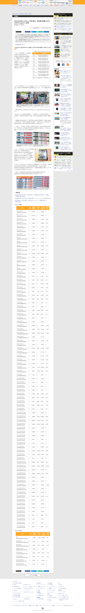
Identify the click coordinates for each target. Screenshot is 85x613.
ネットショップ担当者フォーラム (29, 586)
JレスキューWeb (51, 590)
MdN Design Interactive (53, 597)
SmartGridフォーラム (27, 584)
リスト (23, 31)
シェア (28, 31)
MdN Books (51, 595)
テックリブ (49, 599)
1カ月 (70, 15)
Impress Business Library (28, 588)
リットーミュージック (41, 584)
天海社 (61, 584)
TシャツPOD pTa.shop (64, 595)
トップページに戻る (32, 575)
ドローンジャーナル (17, 592)
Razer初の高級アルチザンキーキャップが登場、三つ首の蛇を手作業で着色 (66, 90)
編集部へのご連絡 (39, 605)
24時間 (61, 15)
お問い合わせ (24, 605)
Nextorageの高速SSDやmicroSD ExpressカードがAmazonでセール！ (65, 134)
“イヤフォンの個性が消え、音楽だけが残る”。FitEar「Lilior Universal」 (65, 55)
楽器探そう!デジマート (41, 586)
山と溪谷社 (38, 592)
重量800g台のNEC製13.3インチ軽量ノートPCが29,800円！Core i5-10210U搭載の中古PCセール (64, 21)
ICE (59, 583)
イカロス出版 (49, 583)
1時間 (56, 15)
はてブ (35, 31)
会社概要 (53, 605)
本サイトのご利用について (16, 605)
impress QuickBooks (63, 588)
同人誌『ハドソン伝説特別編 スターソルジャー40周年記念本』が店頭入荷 (66, 86)
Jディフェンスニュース (53, 586)
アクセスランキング (61, 14)
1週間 (66, 15)
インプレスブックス (27, 597)
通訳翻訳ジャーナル (52, 588)
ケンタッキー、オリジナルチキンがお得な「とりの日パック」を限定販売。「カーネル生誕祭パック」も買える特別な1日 (64, 160)
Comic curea (62, 586)
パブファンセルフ (63, 591)
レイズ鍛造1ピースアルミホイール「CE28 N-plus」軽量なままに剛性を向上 (65, 46)
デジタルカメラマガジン (18, 597)
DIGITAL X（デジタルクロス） (29, 592)
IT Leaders (15, 590)
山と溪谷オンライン (41, 593)
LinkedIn (47, 31)
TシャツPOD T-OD (41, 588)
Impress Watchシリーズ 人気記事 (63, 153)
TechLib (50, 600)
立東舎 (39, 590)
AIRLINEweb (51, 584)
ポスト (19, 31)
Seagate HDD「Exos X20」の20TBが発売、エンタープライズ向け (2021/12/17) (33, 198)
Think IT (15, 584)
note (41, 31)
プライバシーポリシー (46, 605)
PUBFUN (60, 590)
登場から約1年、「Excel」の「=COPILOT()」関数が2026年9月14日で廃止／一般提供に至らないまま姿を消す (64, 163)
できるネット (16, 599)
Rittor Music (39, 583)
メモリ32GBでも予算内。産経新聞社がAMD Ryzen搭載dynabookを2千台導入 (65, 37)
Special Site (59, 33)
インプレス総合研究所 (17, 588)
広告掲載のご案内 (31, 605)
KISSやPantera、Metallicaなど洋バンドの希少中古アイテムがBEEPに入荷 (66, 95)
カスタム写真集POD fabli (64, 597)
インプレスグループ (59, 605)
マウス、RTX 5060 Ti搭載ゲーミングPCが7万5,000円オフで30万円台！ (65, 42)
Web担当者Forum (17, 586)
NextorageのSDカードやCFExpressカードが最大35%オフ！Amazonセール (66, 139)
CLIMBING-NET (40, 595)
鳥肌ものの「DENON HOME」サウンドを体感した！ (65, 51)
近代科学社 (38, 597)
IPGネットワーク (61, 593)
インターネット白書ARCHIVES (19, 601)
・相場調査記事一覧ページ (20, 44)
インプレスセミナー (27, 590)
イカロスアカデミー (52, 592)
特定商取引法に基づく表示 (68, 605)
